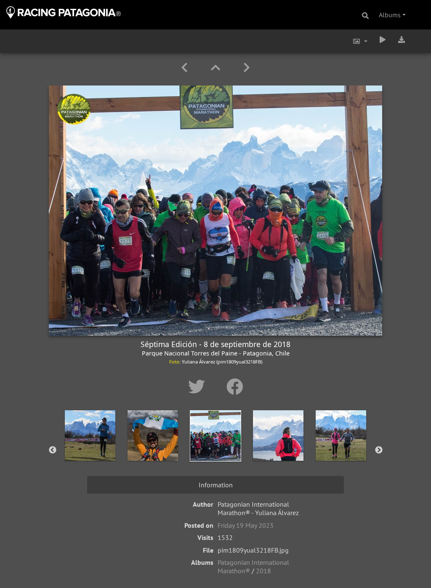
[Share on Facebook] (235, 387)
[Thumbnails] (217, 68)
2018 (263, 571)
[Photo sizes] (360, 41)
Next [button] (379, 450)
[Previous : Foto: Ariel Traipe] (186, 68)
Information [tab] (216, 485)
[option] (90, 448)
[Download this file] (401, 39)
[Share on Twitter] (199, 387)
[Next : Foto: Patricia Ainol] (246, 68)
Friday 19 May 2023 (246, 525)
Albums (390, 15)
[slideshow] (382, 39)
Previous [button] (52, 450)
